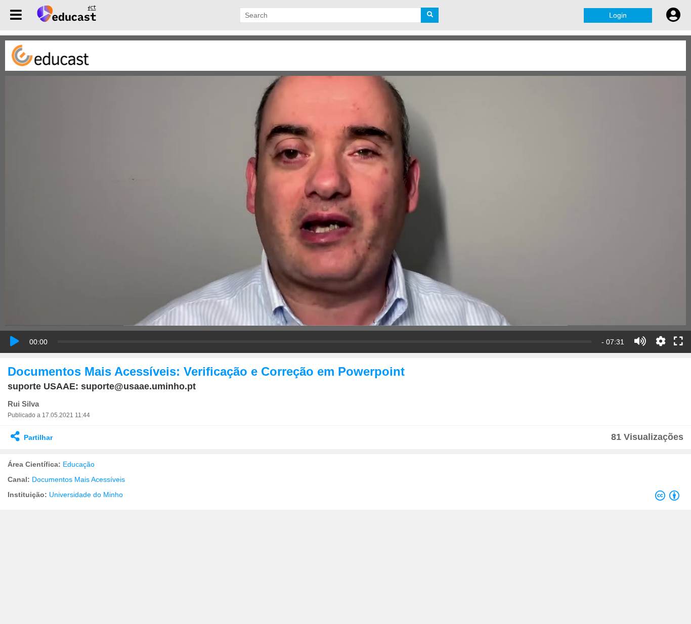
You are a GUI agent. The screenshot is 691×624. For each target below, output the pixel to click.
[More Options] (661, 341)
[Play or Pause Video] (14, 341)
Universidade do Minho (86, 495)
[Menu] (16, 15)
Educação (79, 464)
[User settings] (673, 15)
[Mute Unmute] (640, 341)
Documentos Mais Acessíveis (78, 479)
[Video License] (669, 498)
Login (618, 15)
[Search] (430, 15)
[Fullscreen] (678, 342)
